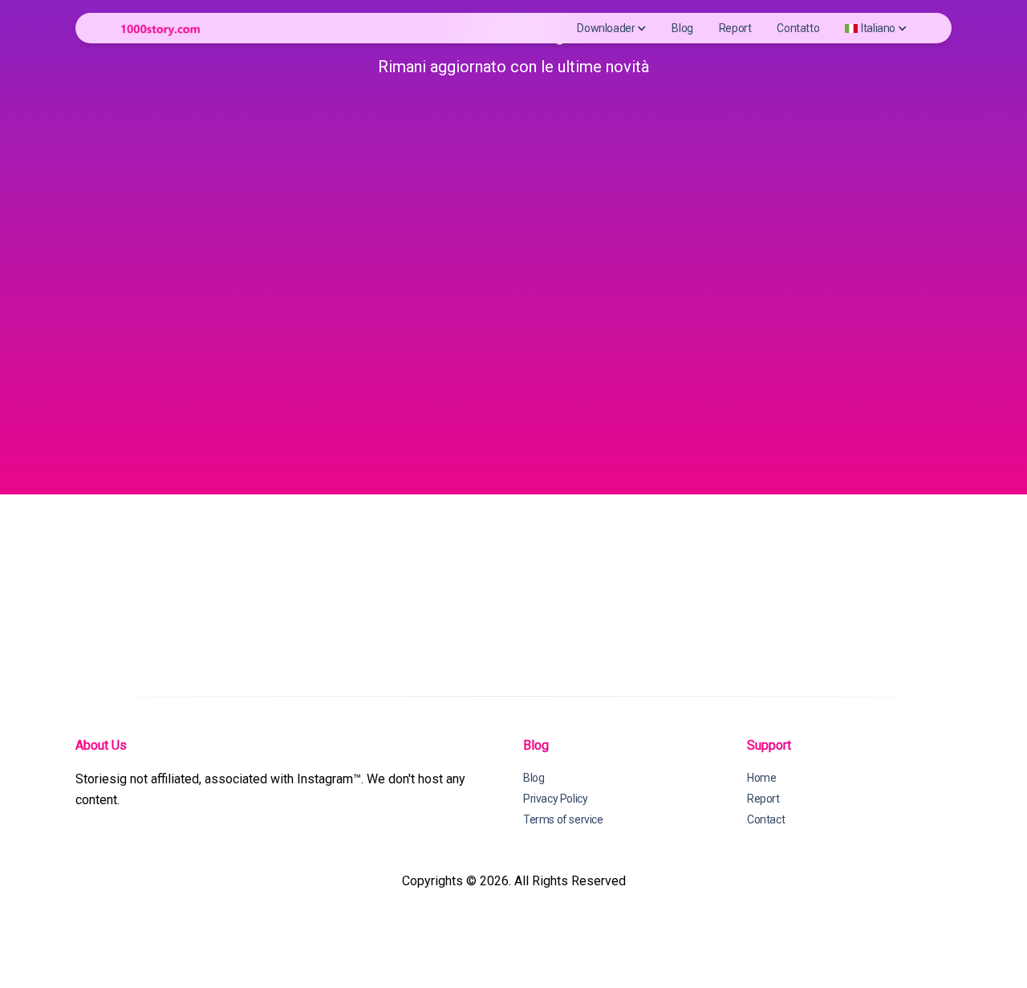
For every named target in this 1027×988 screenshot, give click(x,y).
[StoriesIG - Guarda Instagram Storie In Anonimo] (160, 28)
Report (735, 28)
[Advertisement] (521, 252)
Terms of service (563, 819)
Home (761, 777)
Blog (682, 28)
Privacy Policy (555, 798)
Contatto (798, 28)
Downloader (606, 28)
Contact (766, 819)
